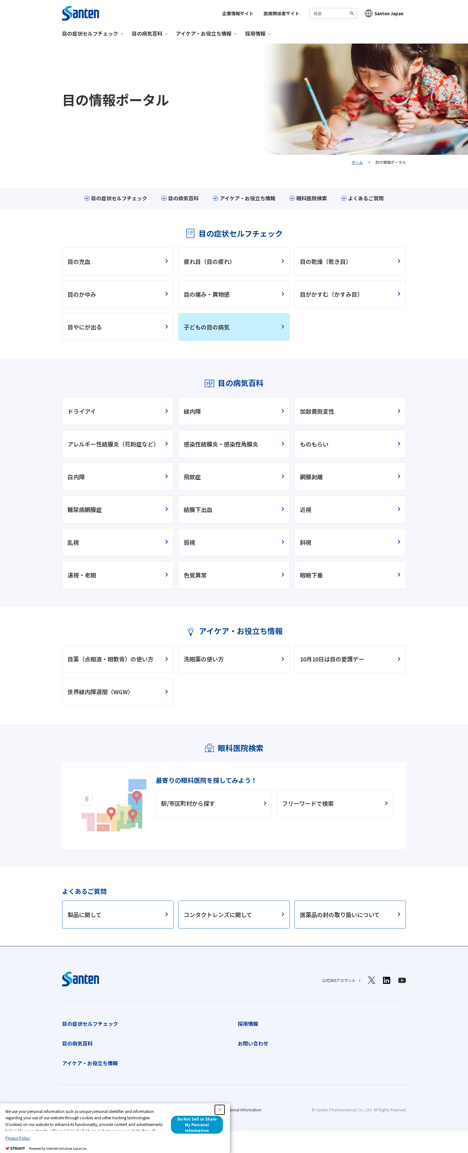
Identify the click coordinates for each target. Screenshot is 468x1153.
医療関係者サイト (281, 13)
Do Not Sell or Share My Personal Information (196, 1124)
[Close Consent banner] (219, 1110)
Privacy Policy (17, 1138)
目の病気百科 (183, 198)
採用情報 (248, 1023)
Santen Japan (388, 13)
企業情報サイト (237, 13)
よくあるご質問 (366, 198)
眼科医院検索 (311, 198)
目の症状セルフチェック (119, 198)
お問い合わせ (253, 1043)
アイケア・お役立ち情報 (247, 198)
